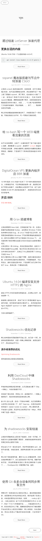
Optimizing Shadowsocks (10, 354)
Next (34, 530)
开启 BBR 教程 (6, 203)
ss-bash (33, 146)
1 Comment (25, 44)
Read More (21, 66)
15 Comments (26, 85)
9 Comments (27, 178)
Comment (28, 223)
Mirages (23, 538)
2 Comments (27, 139)
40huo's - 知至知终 (19, 537)
